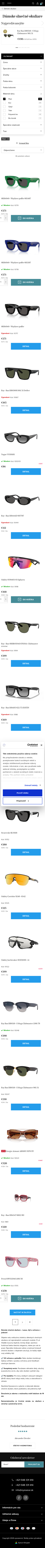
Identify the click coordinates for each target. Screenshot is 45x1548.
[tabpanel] (22, 36)
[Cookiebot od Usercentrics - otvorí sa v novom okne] (28, 745)
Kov (24, 103)
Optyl (24, 106)
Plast (24, 99)
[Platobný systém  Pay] (28, 1528)
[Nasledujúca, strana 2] (23, 1322)
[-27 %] (22, 1134)
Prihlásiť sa (34, 1464)
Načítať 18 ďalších (22, 1312)
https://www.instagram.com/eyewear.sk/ (26, 1498)
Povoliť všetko (22, 793)
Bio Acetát (24, 118)
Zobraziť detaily (31, 785)
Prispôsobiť (21, 800)
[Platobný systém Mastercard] (17, 1528)
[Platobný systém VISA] (11, 1528)
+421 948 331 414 (24, 1480)
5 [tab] (28, 47)
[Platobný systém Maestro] (22, 1528)
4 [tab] (25, 47)
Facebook (19, 1498)
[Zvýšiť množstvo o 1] (6, 218)
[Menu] (3, 3)
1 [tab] (17, 47)
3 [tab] (22, 47)
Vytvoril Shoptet (24, 1543)
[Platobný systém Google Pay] (33, 1528)
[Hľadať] (33, 3)
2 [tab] (19, 47)
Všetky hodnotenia (22, 1445)
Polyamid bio (24, 114)
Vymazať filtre (24, 143)
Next (42, 23)
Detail (26, 346)
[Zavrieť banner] (41, 745)
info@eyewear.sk (24, 1490)
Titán (24, 110)
